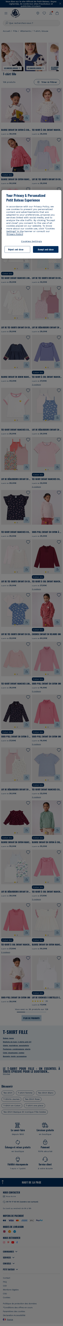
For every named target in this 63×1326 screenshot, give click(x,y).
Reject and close (15, 249)
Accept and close (45, 249)
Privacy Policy (15, 234)
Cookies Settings (31, 241)
